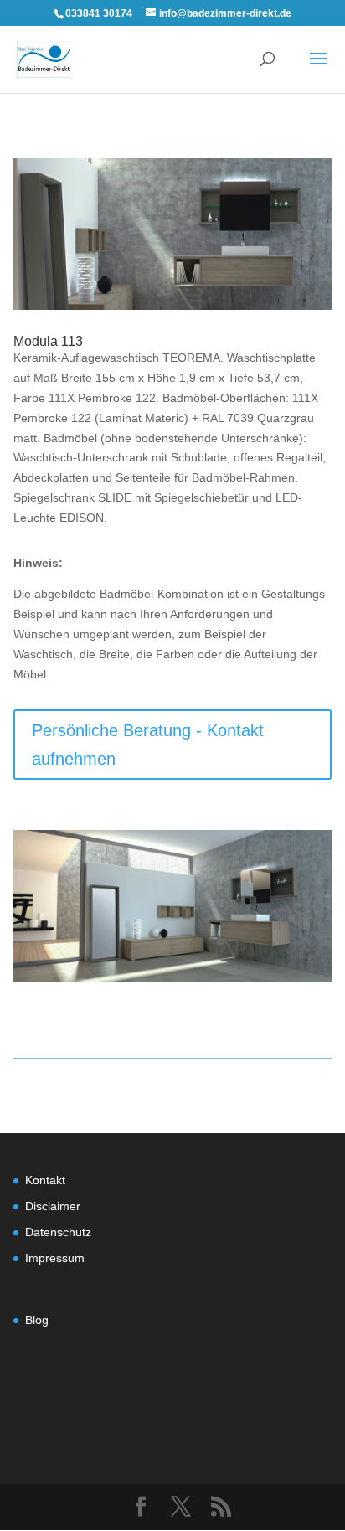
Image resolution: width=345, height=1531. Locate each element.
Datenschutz (58, 1232)
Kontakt (45, 1180)
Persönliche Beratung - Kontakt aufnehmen (148, 744)
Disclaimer (52, 1206)
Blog (37, 1320)
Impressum (55, 1258)
